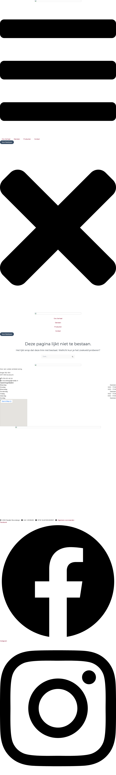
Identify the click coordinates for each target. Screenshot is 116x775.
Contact (37, 139)
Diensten (17, 139)
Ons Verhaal (6, 139)
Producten (27, 139)
